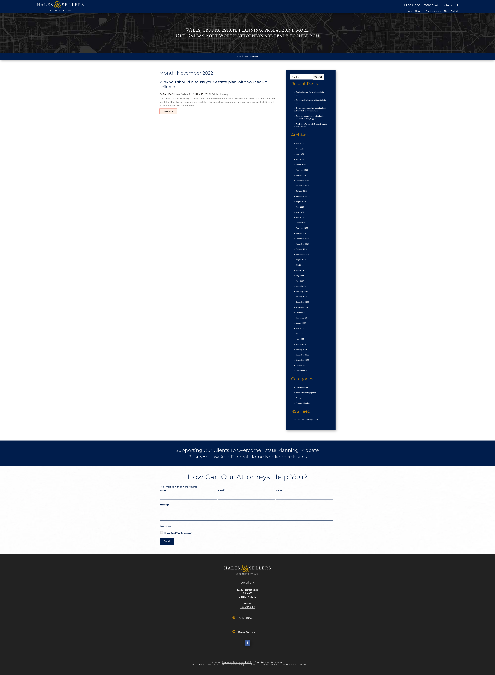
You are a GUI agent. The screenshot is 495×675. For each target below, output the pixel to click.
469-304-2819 (446, 5)
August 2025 (301, 201)
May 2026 (300, 154)
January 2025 (301, 233)
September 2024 (303, 254)
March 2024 (301, 286)
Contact (454, 11)
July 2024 (300, 265)
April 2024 (300, 281)
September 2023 (303, 318)
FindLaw (300, 664)
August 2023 (301, 323)
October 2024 (301, 249)
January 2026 (301, 175)
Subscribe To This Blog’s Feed (306, 420)
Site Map (213, 664)
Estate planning (220, 94)
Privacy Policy (231, 664)
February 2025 (302, 228)
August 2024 (301, 260)
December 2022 (302, 355)
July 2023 (300, 328)
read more (168, 111)
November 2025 (302, 186)
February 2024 (302, 291)
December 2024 (302, 238)
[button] (491, 655)
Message (164, 504)
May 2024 (300, 275)
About (417, 11)
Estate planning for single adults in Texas (309, 93)
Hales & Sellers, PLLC (184, 94)
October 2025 (301, 191)
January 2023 (301, 349)
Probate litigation (303, 403)
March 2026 (301, 164)
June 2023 (300, 334)
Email (221, 490)
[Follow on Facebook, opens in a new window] (247, 643)
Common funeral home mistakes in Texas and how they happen (309, 117)
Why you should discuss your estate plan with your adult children (213, 84)
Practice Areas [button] (432, 11)
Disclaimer (165, 526)
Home (409, 11)
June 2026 (300, 149)
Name (163, 490)
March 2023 (301, 344)
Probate (299, 398)
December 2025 (302, 180)
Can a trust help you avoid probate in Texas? (310, 101)
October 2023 (301, 312)
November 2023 (302, 307)
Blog (446, 11)
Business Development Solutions (267, 664)
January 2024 (301, 297)
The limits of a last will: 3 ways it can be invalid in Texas (310, 125)
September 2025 (303, 196)
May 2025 (300, 212)
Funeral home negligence (306, 392)
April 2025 (300, 217)
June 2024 (300, 270)
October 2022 (301, 365)
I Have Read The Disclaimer (178, 533)
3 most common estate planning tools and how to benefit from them (310, 109)
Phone (279, 490)
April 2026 (300, 159)
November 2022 (302, 360)
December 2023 (302, 302)
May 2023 (300, 339)
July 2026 (300, 143)
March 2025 (301, 223)
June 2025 (300, 207)
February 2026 (302, 170)
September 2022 (303, 371)
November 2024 (302, 244)
